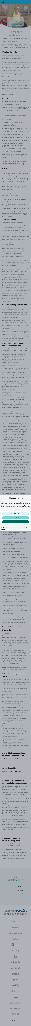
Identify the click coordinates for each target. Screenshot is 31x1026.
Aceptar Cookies (15, 521)
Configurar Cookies (15, 517)
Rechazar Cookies (15, 513)
